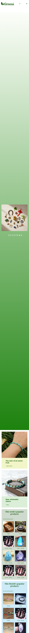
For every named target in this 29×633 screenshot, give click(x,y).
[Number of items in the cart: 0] (26, 3)
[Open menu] (20, 3)
